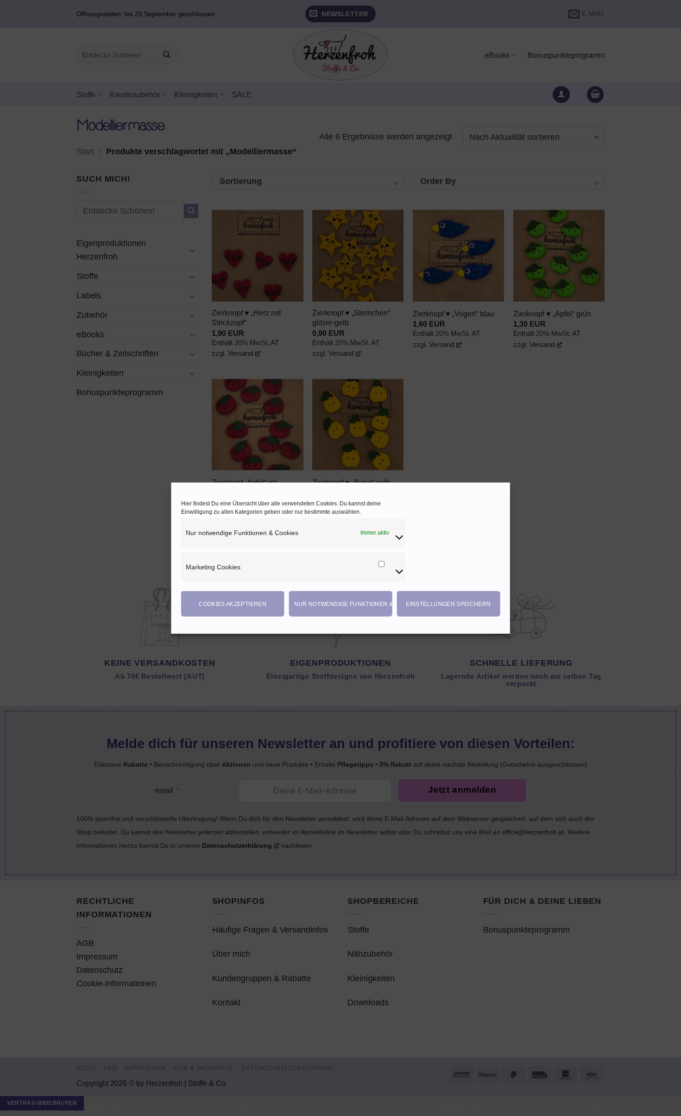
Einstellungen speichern (448, 603)
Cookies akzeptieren (232, 603)
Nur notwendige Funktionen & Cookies (343, 603)
